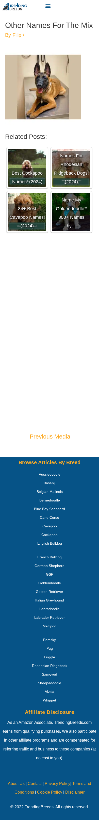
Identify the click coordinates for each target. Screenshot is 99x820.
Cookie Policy (49, 792)
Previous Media (50, 436)
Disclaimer (75, 792)
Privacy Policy (57, 783)
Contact (34, 783)
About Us (16, 783)
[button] (48, 6)
